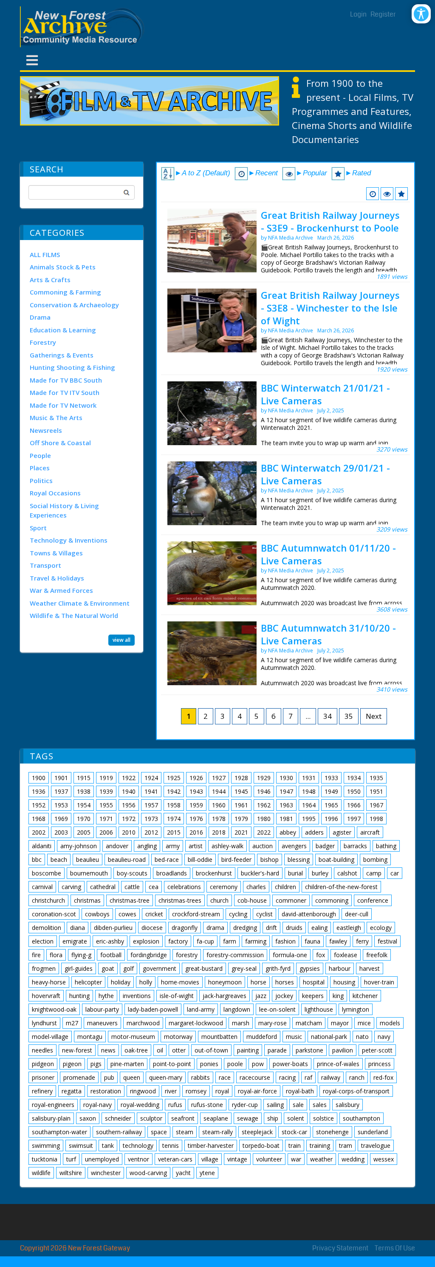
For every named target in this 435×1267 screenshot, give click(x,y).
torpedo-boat (261, 1145)
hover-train (379, 982)
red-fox (383, 1077)
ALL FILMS (45, 254)
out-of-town (211, 1050)
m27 (72, 1023)
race (225, 1077)
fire (36, 955)
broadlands (171, 873)
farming (255, 941)
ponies (209, 1064)
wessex (383, 1159)
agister (342, 832)
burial (295, 873)
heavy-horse (49, 982)
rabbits (200, 1077)
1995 (309, 819)
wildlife (41, 1173)
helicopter (88, 982)
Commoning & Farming (65, 292)
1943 (196, 791)
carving (71, 887)
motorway (178, 1036)
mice (364, 1023)
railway (330, 1077)
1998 (376, 819)
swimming (46, 1145)
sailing (275, 1105)
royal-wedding (140, 1105)
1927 (219, 778)
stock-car (294, 1132)
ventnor (138, 1159)
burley (320, 873)
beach (59, 859)
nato (362, 1036)
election (43, 941)
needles (42, 1050)
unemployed (102, 1159)
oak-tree (136, 1050)
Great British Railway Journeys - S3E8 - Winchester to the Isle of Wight (330, 308)
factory (178, 941)
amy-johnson (78, 846)
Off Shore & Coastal (60, 442)
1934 (354, 778)
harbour (339, 968)
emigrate (74, 941)
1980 (264, 819)
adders (314, 832)
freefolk (376, 955)
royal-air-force (257, 1091)
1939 (106, 791)
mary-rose (272, 1023)
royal (222, 1091)
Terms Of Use (395, 1248)
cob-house (252, 900)
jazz (260, 996)
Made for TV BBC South (66, 380)
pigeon (72, 1064)
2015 (174, 832)
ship (272, 1118)
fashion (285, 941)
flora (56, 955)
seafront (183, 1118)
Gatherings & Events (61, 355)
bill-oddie (200, 859)
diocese (152, 928)
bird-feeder (236, 859)
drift (271, 928)
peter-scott (377, 1050)
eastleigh (348, 928)
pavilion (342, 1050)
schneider (118, 1118)
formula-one (290, 955)
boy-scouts (132, 873)
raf (308, 1077)
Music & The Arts (56, 417)
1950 (354, 791)
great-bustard (204, 968)
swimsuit (81, 1145)
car (394, 873)
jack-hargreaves (224, 996)
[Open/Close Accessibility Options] (421, 13)
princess (379, 1064)
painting (248, 1050)
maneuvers (102, 1023)
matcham (309, 1023)
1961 (241, 805)
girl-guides (79, 968)
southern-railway (119, 1132)
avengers (294, 846)
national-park (329, 1036)
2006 (106, 832)
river (171, 1091)
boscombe (46, 873)
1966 (354, 805)
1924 (151, 778)
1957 (151, 805)
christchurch (48, 900)
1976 (196, 819)
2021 (241, 832)
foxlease (345, 955)
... (308, 716)
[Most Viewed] (387, 193)
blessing (299, 859)
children (285, 887)
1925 (174, 778)
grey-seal (244, 968)
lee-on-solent (277, 1009)
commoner (291, 900)
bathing (386, 846)
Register (383, 14)
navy (384, 1036)
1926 (196, 778)
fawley (338, 941)
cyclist (264, 914)
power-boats (290, 1064)
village (209, 1159)
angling (147, 846)
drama (215, 928)
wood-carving (148, 1173)
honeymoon (225, 982)
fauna (312, 941)
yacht (183, 1173)
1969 (61, 819)
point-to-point (172, 1064)
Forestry (43, 342)
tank (108, 1145)
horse (258, 982)
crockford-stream (196, 914)
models (390, 1023)
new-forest (77, 1050)
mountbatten (219, 1036)
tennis (170, 1145)
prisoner (43, 1077)
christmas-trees (179, 900)
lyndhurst (44, 1023)
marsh (240, 1023)
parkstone (309, 1050)
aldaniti (41, 846)
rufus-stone (207, 1105)
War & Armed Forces (61, 590)
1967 (376, 805)
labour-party (102, 1009)
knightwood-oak (54, 1009)
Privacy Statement (340, 1248)
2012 (151, 832)
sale (298, 1105)
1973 (151, 819)
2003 (61, 832)
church (219, 900)
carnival (42, 887)
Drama (40, 317)
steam (184, 1132)
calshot (347, 873)
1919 (106, 778)
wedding (353, 1159)
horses (284, 982)
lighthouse (319, 1009)
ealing (319, 928)
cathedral (103, 887)
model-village (50, 1036)
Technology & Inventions (68, 540)
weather (321, 1159)
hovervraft (46, 996)
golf (128, 968)
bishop (269, 859)
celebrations (184, 887)
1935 (376, 778)
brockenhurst (214, 873)
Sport (38, 527)
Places (40, 467)
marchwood (143, 1023)
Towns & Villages (56, 553)
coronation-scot (54, 914)
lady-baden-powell (153, 1009)
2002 (38, 832)
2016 (196, 832)
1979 (241, 819)
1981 (286, 819)
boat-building (336, 859)
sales (320, 1105)
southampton (361, 1118)
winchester (106, 1173)
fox (320, 955)
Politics (41, 480)
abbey (288, 832)
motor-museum (133, 1036)
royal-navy (97, 1105)
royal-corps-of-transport (356, 1091)
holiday (120, 982)
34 (327, 716)
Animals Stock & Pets (63, 267)
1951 (376, 791)
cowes (127, 914)
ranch (356, 1077)
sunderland (373, 1132)
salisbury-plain (51, 1118)
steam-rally (217, 1132)
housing (344, 982)
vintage (237, 1159)
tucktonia (44, 1159)
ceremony (223, 887)
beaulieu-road (127, 859)
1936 (38, 791)
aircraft (370, 832)
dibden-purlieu (113, 928)
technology (138, 1145)
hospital (314, 982)
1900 (38, 778)
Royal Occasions (55, 493)
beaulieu (87, 859)
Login (358, 14)
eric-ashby (110, 941)
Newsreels (46, 430)
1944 (219, 791)
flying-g (81, 955)
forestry (187, 955)
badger (325, 846)
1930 (286, 778)
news (108, 1050)
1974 (174, 819)
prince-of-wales (338, 1064)
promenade (79, 1077)
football (110, 955)
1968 (38, 819)
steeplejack (257, 1132)
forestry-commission (235, 955)
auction (262, 846)
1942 (174, 791)
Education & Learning (63, 330)
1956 (129, 805)
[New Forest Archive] (83, 26)
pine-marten (127, 1064)
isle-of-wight (177, 996)
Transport (45, 565)
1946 (264, 791)
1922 (129, 778)
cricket (154, 914)
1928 (241, 778)
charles (256, 887)
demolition (46, 928)
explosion (146, 941)
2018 (219, 832)
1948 (309, 791)
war (296, 1159)
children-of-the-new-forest (341, 887)
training (320, 1145)
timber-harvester (211, 1145)
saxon (87, 1118)
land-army (201, 1009)
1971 (106, 819)
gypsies (309, 968)
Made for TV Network (63, 405)
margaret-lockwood (196, 1023)
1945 (241, 791)
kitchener (365, 996)
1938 (83, 791)
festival (387, 941)
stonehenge (332, 1132)
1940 (129, 791)
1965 (331, 805)
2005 (83, 832)
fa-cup (205, 941)
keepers (313, 996)
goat (108, 968)
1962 (264, 805)
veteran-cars (175, 1159)
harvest (369, 968)
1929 (264, 778)
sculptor (151, 1118)
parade (277, 1050)
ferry (362, 941)
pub (109, 1077)
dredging (245, 928)
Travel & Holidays (57, 578)
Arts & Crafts (50, 279)
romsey (196, 1091)
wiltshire (70, 1173)
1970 (83, 819)
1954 (83, 805)
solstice (323, 1118)
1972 (129, 819)
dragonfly (185, 928)
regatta (72, 1091)
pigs (96, 1064)
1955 (106, 805)
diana (77, 928)
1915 (83, 778)
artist (196, 846)
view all (121, 640)
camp (373, 873)
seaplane (215, 1118)
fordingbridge (148, 955)
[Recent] (372, 193)
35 (349, 716)
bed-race (167, 859)
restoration (105, 1091)
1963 (286, 805)
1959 (196, 805)
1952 (38, 805)
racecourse (255, 1077)
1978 (219, 819)
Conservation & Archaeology (74, 304)
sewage (247, 1118)
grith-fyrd (278, 968)
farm (229, 941)
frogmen (44, 968)
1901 (61, 778)
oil (160, 1050)
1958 (174, 805)
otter (179, 1050)
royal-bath (300, 1091)
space (159, 1132)
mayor (340, 1023)
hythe (106, 996)
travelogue (375, 1145)
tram (345, 1145)
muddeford (261, 1036)
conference (372, 900)
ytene (207, 1173)
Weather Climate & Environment (80, 603)
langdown (236, 1009)
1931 (309, 778)
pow (258, 1064)
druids (294, 928)
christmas (87, 900)
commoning (331, 900)
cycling (238, 914)
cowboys (97, 914)
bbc (37, 859)
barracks (355, 846)
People (40, 455)
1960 (219, 805)
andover (117, 846)
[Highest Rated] (401, 193)
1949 (331, 791)
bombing (375, 859)
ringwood (143, 1091)
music (294, 1036)
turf (71, 1159)
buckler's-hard (260, 873)
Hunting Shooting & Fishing (72, 367)
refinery (42, 1091)
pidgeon (43, 1064)
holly (145, 982)
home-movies (180, 982)
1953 (61, 805)
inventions (137, 996)
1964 (309, 805)
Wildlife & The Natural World (74, 615)
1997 (354, 819)
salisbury (347, 1105)
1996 (331, 819)
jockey (284, 996)
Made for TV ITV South (64, 392)
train (294, 1145)
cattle (132, 887)
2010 (129, 832)
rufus (175, 1105)
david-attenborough (309, 914)
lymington (355, 1009)
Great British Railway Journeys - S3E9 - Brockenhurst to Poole (330, 221)
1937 (61, 791)
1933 (331, 778)
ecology (381, 928)
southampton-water (59, 1132)
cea (153, 887)
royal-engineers (53, 1105)
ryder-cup (245, 1105)
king (338, 996)
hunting (79, 996)
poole (235, 1064)
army (173, 846)
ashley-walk (227, 846)
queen (131, 1077)
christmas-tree (130, 900)
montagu (89, 1036)
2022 (264, 832)
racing (287, 1077)
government (159, 968)
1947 (286, 791)
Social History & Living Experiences (64, 510)
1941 (151, 791)
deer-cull (356, 914)
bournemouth (89, 873)
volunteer (269, 1159)
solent (295, 1118)
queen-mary (165, 1077)
